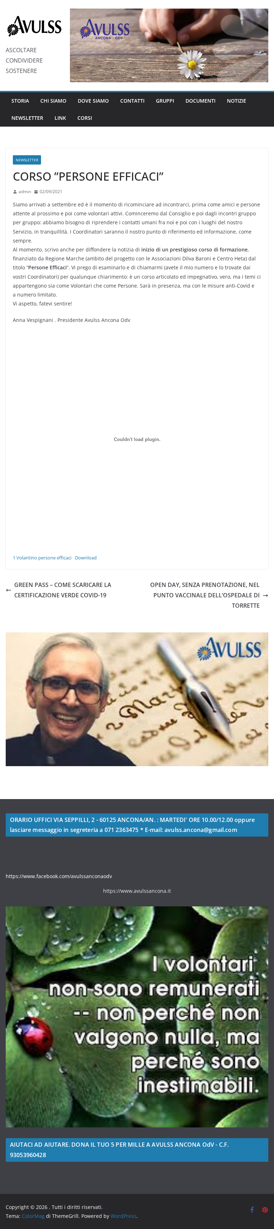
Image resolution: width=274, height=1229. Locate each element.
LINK (60, 117)
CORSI (84, 117)
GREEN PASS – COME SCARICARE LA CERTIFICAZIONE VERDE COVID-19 (62, 590)
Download (86, 557)
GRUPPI (165, 100)
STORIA (20, 100)
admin (25, 191)
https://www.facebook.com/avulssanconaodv (59, 876)
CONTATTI (132, 100)
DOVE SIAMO (93, 100)
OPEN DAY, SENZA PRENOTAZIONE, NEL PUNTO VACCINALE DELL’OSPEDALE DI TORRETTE (205, 595)
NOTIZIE (236, 100)
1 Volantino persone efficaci (42, 557)
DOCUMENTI (200, 100)
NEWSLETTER (27, 117)
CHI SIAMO (53, 100)
